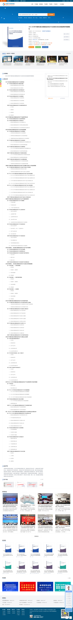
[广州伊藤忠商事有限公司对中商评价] (20, 484)
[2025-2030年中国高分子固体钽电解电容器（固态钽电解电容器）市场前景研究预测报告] (21, 564)
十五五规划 (62, 4)
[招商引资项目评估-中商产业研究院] (63, 586)
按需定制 (66, 36)
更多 (42, 479)
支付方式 (13, 611)
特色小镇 (25, 17)
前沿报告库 (17, 0)
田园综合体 (30, 17)
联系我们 (71, 0)
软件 (4, 556)
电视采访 (23, 611)
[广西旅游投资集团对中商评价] (9, 484)
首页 (32, 4)
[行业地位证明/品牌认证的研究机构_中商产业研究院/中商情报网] (28, 586)
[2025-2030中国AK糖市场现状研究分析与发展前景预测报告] (35, 548)
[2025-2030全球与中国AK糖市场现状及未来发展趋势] (49, 548)
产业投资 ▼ (56, 4)
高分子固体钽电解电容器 (21, 573)
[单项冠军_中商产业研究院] (45, 586)
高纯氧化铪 (60, 573)
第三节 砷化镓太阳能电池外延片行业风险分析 (56, 84)
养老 (34, 17)
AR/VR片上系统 (20, 556)
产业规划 (36, 4)
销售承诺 (18, 611)
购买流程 (9, 611)
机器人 (36, 17)
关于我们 (67, 0)
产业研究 (50, 4)
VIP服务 (18, 614)
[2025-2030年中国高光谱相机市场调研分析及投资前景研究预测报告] (62, 548)
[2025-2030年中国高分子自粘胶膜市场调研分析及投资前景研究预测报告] (8, 564)
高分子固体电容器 (48, 573)
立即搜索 (51, 14)
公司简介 (4, 611)
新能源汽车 (45, 17)
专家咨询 (38, 47)
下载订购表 (46, 47)
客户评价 (23, 614)
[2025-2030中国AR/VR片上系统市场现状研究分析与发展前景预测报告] (8, 548)
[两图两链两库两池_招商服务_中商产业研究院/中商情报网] (10, 586)
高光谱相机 (60, 556)
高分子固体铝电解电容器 (35, 573)
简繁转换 (66, 39)
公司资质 (4, 614)
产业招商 (46, 4)
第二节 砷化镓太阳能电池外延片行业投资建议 (56, 83)
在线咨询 (51, 98)
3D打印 (49, 17)
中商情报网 (23, 0)
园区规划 (41, 4)
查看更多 (36, 536)
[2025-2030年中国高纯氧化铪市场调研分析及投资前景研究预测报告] (62, 564)
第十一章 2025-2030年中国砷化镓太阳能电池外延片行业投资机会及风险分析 (57, 79)
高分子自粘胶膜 (6, 573)
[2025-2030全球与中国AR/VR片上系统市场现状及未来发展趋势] (21, 548)
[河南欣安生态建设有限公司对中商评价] (32, 484)
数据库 (10, 0)
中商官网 (3, 0)
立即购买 (32, 47)
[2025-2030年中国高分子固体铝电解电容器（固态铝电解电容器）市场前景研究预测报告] (35, 564)
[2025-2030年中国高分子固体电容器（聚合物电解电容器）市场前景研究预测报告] (49, 564)
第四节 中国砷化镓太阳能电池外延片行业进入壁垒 (57, 86)
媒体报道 (64, 0)
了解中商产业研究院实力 (46, 31)
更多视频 (69, 53)
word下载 (66, 33)
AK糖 (32, 556)
